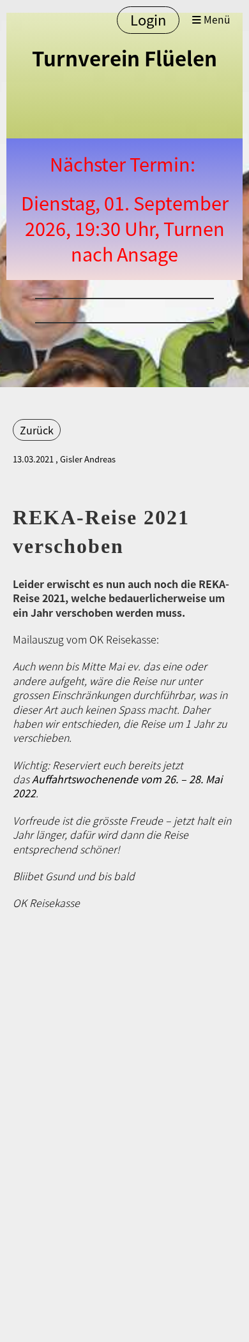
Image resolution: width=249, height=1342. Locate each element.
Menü (215, 20)
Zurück (37, 430)
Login (148, 19)
